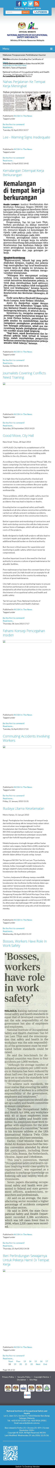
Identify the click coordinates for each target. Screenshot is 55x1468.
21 (26, 1364)
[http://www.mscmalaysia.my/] (23, 1387)
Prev (18, 1361)
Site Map (33, 1380)
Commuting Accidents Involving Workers (26, 738)
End (45, 1364)
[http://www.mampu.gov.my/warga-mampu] (27, 1394)
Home (5, 62)
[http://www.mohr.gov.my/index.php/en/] (31, 1387)
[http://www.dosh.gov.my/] (39, 1387)
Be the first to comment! (14, 124)
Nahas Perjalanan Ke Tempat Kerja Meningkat (24, 83)
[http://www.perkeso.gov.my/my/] (46, 1387)
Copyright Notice (41, 1377)
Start (10, 1361)
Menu (5, 48)
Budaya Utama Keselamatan (23, 808)
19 (15, 1364)
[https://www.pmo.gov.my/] (15, 1387)
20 (20, 1364)
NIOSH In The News (23, 116)
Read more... (8, 127)
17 (47, 1361)
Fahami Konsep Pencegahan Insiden (24, 632)
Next (38, 1364)
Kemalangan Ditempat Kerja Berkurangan (23, 172)
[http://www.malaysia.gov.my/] (8, 1387)
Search (25, 12)
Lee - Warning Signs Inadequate (26, 137)
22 (31, 1364)
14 (30, 1361)
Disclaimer (21, 1380)
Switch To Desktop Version (28, 1466)
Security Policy (23, 1377)
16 (41, 1361)
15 (36, 1361)
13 (25, 1361)
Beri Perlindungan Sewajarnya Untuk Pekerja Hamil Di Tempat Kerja (26, 1260)
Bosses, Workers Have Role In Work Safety (25, 943)
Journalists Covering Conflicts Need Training (24, 375)
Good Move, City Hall (18, 435)
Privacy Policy (8, 1377)
